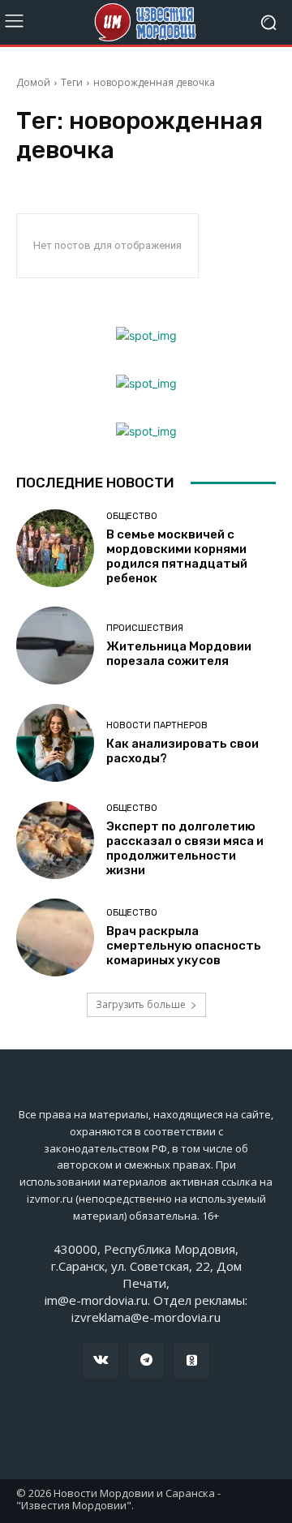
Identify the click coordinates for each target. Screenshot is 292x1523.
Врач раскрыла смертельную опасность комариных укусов (183, 945)
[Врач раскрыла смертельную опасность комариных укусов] (55, 937)
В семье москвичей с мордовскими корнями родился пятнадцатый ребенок (176, 556)
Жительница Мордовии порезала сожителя (178, 653)
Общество (131, 516)
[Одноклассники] (191, 1361)
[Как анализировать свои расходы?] (55, 743)
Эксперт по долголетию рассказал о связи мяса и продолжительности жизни (185, 848)
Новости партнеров (157, 725)
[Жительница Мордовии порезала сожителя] (55, 645)
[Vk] (101, 1361)
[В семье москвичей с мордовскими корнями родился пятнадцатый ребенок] (55, 548)
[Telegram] (146, 1361)
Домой (33, 82)
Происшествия (144, 628)
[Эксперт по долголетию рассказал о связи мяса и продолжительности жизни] (55, 840)
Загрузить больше (141, 1004)
